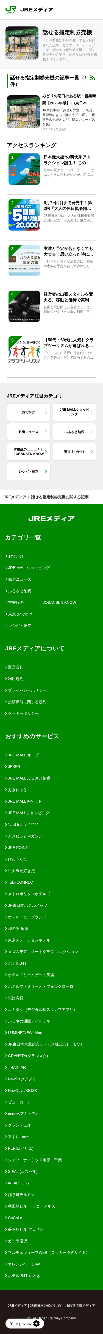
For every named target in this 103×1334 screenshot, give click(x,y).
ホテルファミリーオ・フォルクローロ (40, 986)
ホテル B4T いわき (23, 1275)
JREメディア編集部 (54, 129)
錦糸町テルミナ (21, 1194)
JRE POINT (17, 847)
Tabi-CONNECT (21, 882)
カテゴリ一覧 (23, 537)
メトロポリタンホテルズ (28, 894)
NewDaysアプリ (21, 1079)
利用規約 (15, 679)
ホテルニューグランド (26, 917)
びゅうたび (17, 859)
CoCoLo (14, 1218)
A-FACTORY (18, 1183)
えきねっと (17, 790)
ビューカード (19, 1102)
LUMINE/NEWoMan (24, 1032)
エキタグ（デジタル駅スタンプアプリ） (42, 1009)
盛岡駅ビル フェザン (25, 1229)
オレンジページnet (23, 1264)
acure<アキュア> (22, 1113)
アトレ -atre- (18, 1137)
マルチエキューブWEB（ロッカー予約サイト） (48, 1252)
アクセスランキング (31, 145)
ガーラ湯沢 (17, 1241)
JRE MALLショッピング (28, 813)
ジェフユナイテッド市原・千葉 (34, 1160)
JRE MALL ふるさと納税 (28, 778)
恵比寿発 (15, 998)
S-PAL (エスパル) (22, 1171)
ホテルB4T (17, 963)
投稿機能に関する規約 (26, 702)
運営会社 (15, 667)
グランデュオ (19, 1125)
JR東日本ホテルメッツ (27, 905)
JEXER (13, 766)
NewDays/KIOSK (22, 1090)
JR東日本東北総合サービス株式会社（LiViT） (47, 1044)
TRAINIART (17, 1067)
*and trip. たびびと (23, 824)
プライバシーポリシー (26, 690)
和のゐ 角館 (17, 928)
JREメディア (15, 497)
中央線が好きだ (21, 870)
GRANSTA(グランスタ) (27, 1056)
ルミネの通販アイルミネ (28, 1021)
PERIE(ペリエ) (20, 1148)
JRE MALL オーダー (25, 755)
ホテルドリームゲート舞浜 (30, 975)
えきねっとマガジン (25, 836)
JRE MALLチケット (24, 801)
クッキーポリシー (23, 713)
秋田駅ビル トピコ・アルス (31, 1206)
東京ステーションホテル (28, 940)
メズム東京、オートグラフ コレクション (42, 951)
